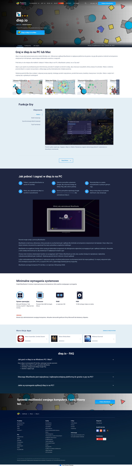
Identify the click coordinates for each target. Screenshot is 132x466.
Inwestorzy (73, 428)
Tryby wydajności (49, 441)
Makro (46, 432)
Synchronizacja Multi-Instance (52, 430)
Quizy (18, 447)
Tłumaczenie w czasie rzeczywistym (53, 435)
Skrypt (46, 445)
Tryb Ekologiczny (49, 434)
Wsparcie (76, 3)
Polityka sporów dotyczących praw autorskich (36, 460)
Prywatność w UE (49, 460)
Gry (42, 3)
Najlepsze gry (20, 436)
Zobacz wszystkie (109, 330)
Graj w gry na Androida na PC (77, 434)
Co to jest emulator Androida (77, 436)
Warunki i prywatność (21, 460)
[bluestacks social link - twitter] (107, 430)
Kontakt (73, 426)
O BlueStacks (74, 423)
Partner (68, 3)
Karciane (19, 444)
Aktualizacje (99, 423)
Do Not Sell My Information (59, 460)
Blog (48, 3)
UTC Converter (48, 452)
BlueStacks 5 (20, 424)
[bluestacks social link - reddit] (101, 430)
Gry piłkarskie (20, 449)
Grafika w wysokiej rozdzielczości (53, 448)
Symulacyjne (20, 445)
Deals (18, 428)
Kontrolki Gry (48, 423)
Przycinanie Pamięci (50, 443)
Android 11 (19, 430)
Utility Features (48, 450)
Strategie (19, 440)
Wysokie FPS (48, 446)
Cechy (47, 421)
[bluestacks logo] (21, 3)
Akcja (18, 24)
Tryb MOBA (48, 426)
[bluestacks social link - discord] (97, 430)
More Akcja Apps (23, 331)
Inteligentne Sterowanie (50, 437)
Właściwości (33, 3)
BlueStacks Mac (20, 423)
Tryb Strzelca (48, 424)
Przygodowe (20, 442)
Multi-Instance (48, 428)
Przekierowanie (48, 439)
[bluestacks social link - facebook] (104, 430)
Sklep (58, 3)
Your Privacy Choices (67, 465)
